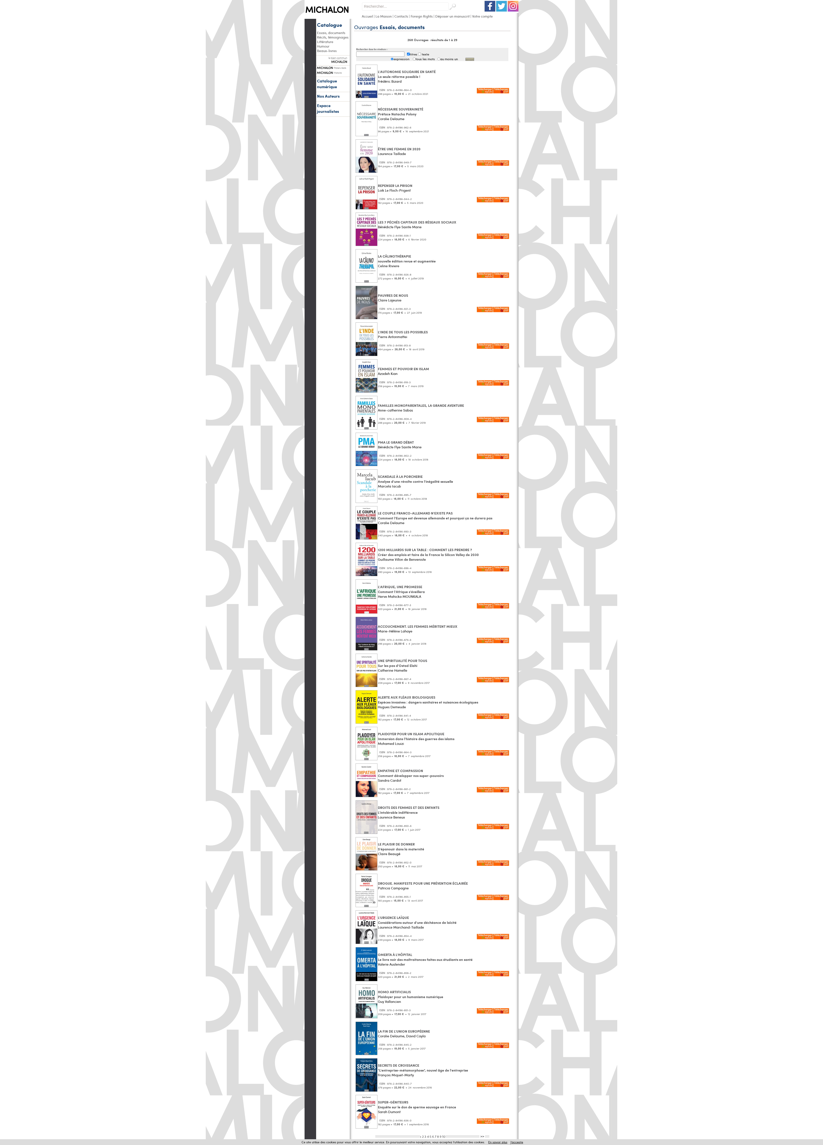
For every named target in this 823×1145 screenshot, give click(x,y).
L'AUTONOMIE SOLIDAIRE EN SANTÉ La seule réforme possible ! (407, 74)
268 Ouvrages (418, 39)
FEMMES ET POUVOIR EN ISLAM (403, 368)
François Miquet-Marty (396, 1075)
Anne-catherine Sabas (395, 410)
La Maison (383, 16)
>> (482, 1136)
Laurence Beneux (391, 817)
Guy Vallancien (389, 1001)
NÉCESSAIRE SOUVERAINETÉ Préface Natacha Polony (400, 111)
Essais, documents (331, 32)
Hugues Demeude (392, 707)
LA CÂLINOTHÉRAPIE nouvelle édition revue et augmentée (407, 259)
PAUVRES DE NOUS (393, 295)
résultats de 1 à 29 (444, 39)
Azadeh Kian (388, 373)
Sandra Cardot (389, 780)
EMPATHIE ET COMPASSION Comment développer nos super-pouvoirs (411, 773)
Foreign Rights (422, 16)
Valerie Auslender (391, 964)
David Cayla (416, 1036)
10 (443, 1136)
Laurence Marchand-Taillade (401, 927)
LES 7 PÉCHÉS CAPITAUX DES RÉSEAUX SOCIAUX (417, 222)
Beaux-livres (327, 50)
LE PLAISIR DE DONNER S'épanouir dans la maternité (401, 846)
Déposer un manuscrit (452, 16)
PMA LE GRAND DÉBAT (396, 442)
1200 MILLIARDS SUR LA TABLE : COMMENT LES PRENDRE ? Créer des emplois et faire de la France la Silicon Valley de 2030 (428, 552)
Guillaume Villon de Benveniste (402, 559)
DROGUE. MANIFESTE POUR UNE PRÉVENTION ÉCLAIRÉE (423, 883)
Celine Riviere (388, 266)
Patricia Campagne (393, 888)
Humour (323, 46)
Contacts (401, 16)
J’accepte (517, 1142)
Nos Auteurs (328, 96)
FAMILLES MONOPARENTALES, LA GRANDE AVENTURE (421, 405)
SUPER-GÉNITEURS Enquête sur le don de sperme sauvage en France (417, 1104)
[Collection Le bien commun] (333, 60)
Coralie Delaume (391, 118)
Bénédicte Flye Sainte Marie (400, 227)
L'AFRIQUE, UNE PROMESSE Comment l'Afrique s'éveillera (401, 589)
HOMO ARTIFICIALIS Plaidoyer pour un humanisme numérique (410, 994)
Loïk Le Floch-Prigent (394, 190)
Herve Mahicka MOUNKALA (399, 596)
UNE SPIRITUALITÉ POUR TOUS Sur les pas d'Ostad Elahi (402, 663)
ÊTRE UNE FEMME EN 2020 (399, 148)
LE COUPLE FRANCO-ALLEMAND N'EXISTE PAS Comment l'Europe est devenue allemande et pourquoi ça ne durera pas (435, 515)
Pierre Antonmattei (392, 336)
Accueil (367, 16)
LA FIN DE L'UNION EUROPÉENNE (404, 1031)
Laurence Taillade (392, 153)
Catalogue (329, 24)
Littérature (325, 41)
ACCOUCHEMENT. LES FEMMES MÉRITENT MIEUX (417, 626)
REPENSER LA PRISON (395, 185)
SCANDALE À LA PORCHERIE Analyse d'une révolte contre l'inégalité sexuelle (415, 479)
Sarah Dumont (389, 1111)
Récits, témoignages (332, 37)
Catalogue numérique (327, 83)
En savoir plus (497, 1142)
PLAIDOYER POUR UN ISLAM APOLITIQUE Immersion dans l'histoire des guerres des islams (416, 736)
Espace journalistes (328, 108)
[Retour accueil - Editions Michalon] (333, 18)
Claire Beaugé (389, 853)
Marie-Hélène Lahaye (395, 631)
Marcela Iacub (389, 486)
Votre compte (482, 16)
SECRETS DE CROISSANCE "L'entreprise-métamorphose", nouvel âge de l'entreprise (423, 1068)
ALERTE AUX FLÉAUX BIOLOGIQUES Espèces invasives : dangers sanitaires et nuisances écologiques (428, 700)
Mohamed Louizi (391, 743)
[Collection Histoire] (333, 72)
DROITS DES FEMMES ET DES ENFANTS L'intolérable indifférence (408, 810)
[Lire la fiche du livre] (366, 97)
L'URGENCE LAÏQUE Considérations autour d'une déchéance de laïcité (417, 920)
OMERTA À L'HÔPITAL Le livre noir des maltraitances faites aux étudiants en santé (425, 957)
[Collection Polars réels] (333, 67)
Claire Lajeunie (389, 300)
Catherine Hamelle (392, 670)
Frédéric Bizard (390, 81)
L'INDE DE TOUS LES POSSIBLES (403, 331)
